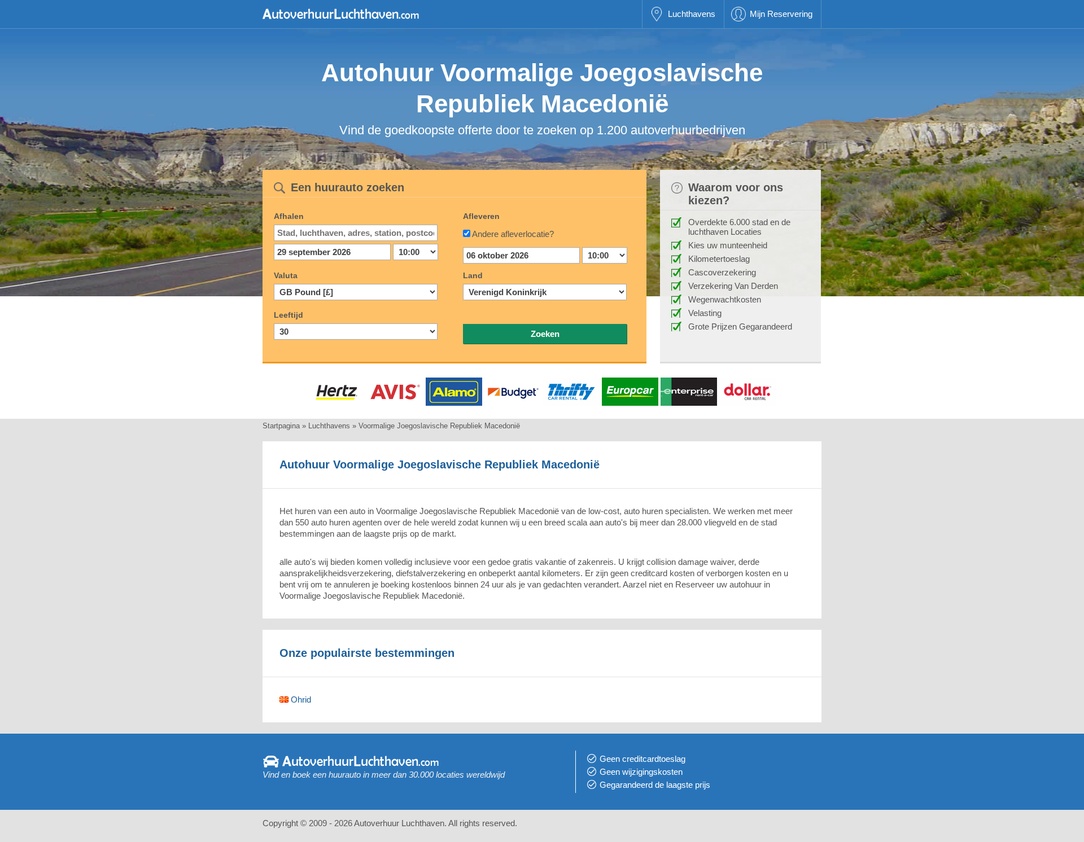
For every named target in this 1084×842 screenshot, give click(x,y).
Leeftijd (288, 314)
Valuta (286, 275)
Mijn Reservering (781, 14)
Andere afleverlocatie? (513, 234)
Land (473, 275)
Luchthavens (691, 14)
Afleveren (481, 216)
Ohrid (300, 699)
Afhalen (289, 216)
